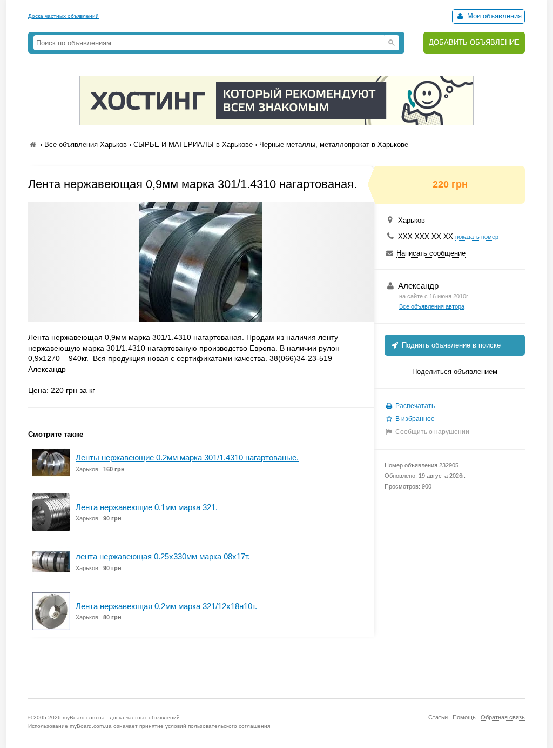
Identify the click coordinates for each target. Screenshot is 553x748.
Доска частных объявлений (63, 16)
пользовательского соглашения (229, 726)
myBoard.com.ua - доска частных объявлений (121, 717)
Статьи (438, 717)
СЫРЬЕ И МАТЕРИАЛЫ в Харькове (193, 145)
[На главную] (33, 145)
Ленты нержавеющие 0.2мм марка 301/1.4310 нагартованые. (187, 457)
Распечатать (415, 406)
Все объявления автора (431, 306)
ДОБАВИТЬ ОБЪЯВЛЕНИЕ (474, 42)
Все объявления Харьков (85, 145)
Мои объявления (493, 16)
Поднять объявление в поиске (450, 345)
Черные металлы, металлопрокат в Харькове (333, 145)
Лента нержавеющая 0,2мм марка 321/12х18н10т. (166, 606)
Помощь (464, 717)
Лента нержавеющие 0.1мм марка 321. (147, 507)
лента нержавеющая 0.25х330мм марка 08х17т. (163, 556)
